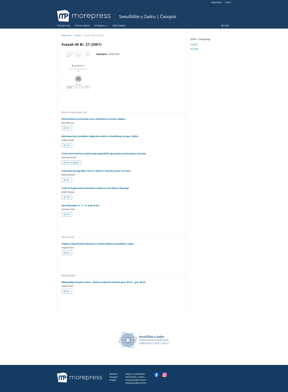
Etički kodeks (118, 25)
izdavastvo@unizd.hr (135, 382)
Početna (113, 373)
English (194, 44)
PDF (68, 128)
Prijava (228, 2)
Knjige (113, 379)
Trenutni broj (63, 25)
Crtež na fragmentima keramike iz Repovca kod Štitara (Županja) (95, 188)
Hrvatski (194, 48)
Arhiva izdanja (82, 25)
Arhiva (78, 35)
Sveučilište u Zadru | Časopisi (147, 16)
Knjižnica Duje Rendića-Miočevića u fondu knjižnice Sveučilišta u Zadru (98, 243)
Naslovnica (66, 35)
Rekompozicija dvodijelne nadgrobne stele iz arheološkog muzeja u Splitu (100, 136)
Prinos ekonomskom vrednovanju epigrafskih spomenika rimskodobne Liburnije (104, 153)
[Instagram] (164, 376)
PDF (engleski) (72, 162)
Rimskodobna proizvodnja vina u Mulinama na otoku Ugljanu (93, 118)
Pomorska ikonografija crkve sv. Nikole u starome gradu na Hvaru (96, 170)
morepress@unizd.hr (136, 379)
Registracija (216, 2)
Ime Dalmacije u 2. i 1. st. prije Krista (80, 205)
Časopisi (114, 376)
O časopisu (100, 25)
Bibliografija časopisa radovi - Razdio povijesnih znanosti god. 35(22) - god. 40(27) (104, 282)
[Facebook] (158, 376)
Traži (226, 25)
